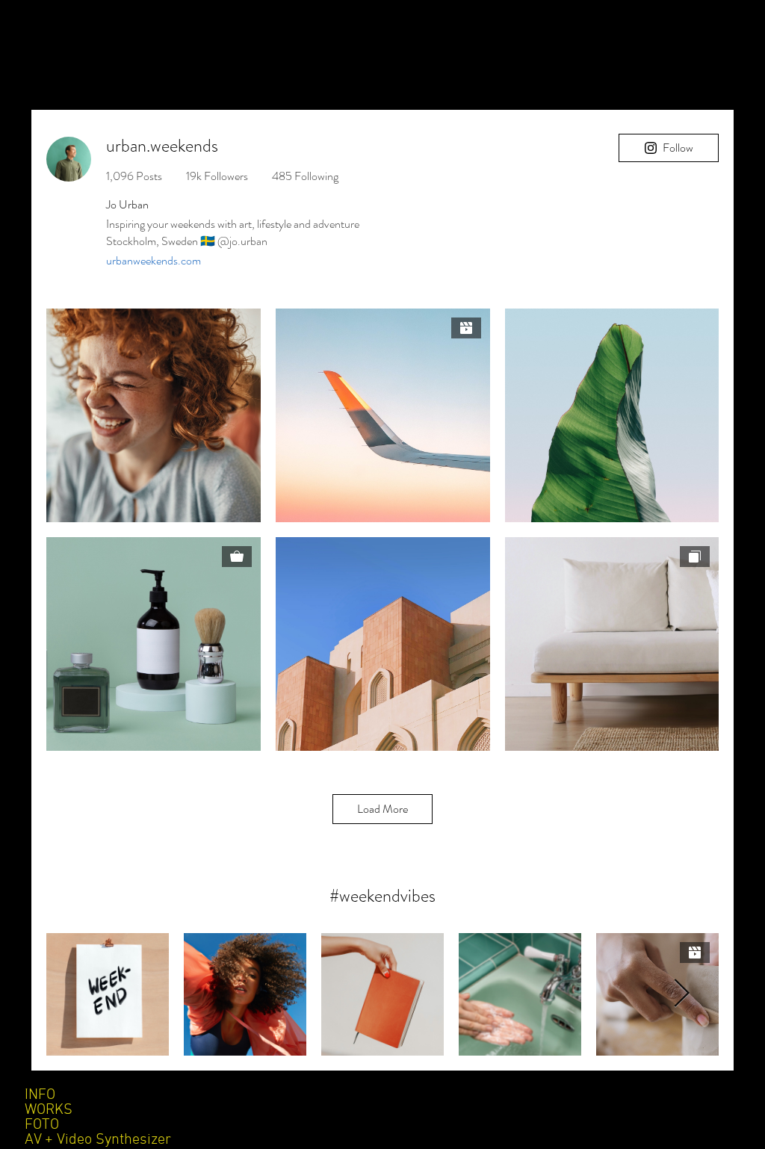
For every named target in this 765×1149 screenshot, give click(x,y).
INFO (40, 1095)
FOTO (42, 1125)
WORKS (48, 1110)
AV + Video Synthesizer (98, 1140)
